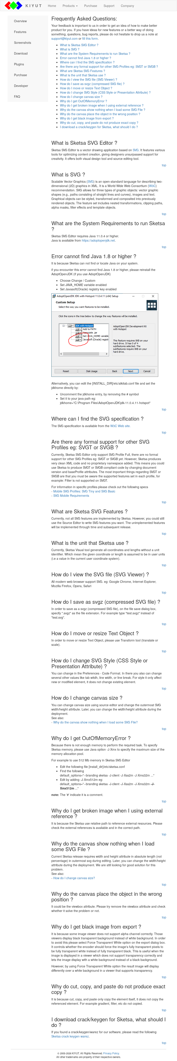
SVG (136, 150)
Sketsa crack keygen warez (70, 1036)
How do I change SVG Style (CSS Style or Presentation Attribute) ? (105, 92)
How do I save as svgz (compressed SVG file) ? (92, 84)
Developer (21, 85)
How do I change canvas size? (74, 878)
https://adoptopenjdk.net (98, 240)
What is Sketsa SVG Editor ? (79, 45)
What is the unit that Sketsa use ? (83, 75)
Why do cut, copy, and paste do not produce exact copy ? (99, 122)
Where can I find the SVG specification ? (87, 62)
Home (52, 5)
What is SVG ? (69, 49)
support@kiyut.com (64, 38)
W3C (152, 186)
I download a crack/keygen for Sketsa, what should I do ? (99, 127)
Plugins (19, 64)
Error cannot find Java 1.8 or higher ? (85, 58)
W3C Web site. (120, 426)
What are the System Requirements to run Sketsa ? (95, 53)
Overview (20, 21)
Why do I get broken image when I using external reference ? (102, 105)
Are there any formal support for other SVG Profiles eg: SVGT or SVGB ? (109, 66)
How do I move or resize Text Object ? (86, 88)
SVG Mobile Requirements (71, 495)
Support (109, 5)
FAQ (17, 96)
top (164, 165)
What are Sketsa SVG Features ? (82, 71)
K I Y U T (32, 5)
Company (127, 5)
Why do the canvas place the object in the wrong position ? (100, 114)
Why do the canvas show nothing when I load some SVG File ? (102, 109)
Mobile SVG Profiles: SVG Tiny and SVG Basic (84, 491)
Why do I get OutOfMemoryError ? (83, 101)
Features (20, 32)
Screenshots (22, 42)
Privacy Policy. (111, 1053)
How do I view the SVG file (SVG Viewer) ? (88, 79)
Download (21, 53)
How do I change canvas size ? (81, 96)
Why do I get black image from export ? (87, 118)
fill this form (90, 38)
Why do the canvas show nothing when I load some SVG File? (95, 722)
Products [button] (69, 5)
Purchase (90, 5)
